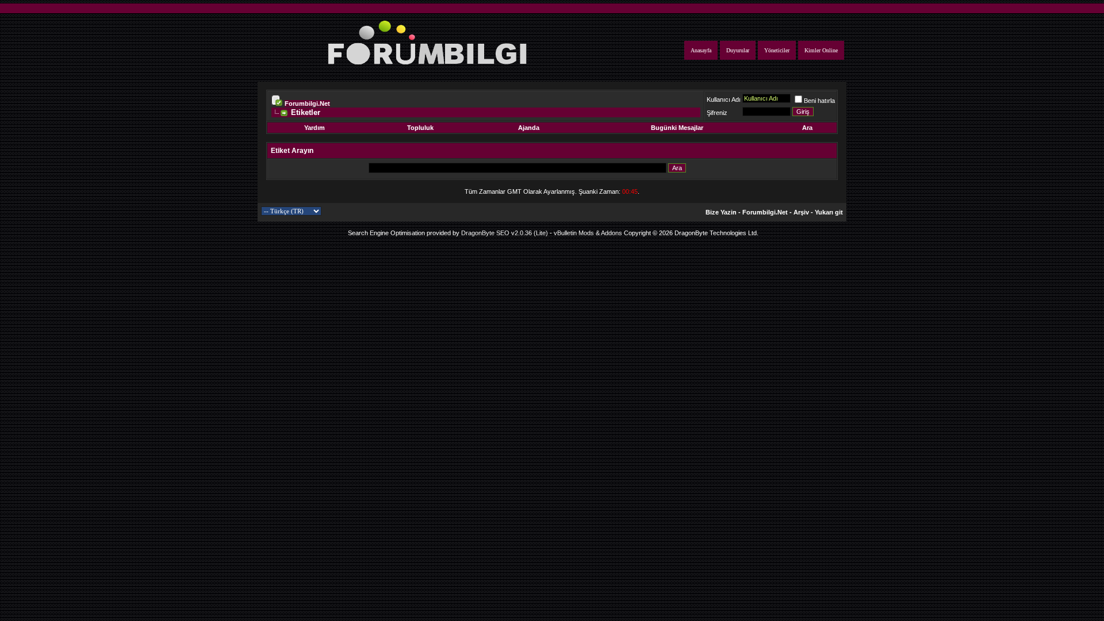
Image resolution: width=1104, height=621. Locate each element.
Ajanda (528, 127)
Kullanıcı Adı (724, 99)
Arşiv (801, 212)
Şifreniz (717, 112)
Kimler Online (821, 50)
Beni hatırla (819, 100)
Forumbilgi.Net (307, 103)
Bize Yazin (721, 212)
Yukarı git (829, 212)
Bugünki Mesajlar (677, 127)
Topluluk (420, 127)
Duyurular (737, 50)
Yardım (314, 127)
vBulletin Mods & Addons (588, 232)
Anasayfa (701, 50)
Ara (807, 127)
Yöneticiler (776, 50)
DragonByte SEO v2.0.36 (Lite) (504, 232)
